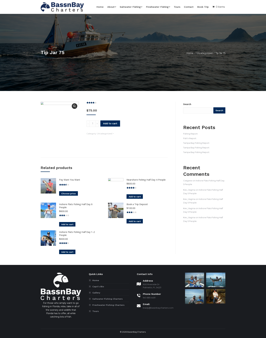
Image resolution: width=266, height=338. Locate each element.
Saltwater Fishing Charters (107, 299)
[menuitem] (100, 7)
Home (95, 280)
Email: (146, 304)
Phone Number (152, 294)
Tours (95, 311)
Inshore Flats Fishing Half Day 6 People (76, 206)
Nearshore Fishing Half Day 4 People (146, 179)
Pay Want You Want (69, 179)
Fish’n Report (189, 138)
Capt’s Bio (98, 286)
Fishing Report (190, 133)
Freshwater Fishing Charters (108, 305)
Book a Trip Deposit (137, 204)
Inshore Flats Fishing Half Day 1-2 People (77, 233)
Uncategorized (104, 133)
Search (187, 104)
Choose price (68, 193)
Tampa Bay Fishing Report (196, 143)
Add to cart (110, 123)
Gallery (96, 292)
